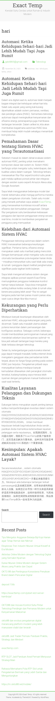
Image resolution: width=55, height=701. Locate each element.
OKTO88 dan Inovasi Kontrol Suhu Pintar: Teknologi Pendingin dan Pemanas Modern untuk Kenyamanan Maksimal (26, 608)
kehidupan (44, 69)
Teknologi (41, 61)
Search (5, 510)
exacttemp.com (10, 648)
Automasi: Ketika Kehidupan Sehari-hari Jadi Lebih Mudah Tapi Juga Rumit (27, 48)
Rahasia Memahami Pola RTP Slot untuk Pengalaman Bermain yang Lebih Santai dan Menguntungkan (24, 672)
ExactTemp (45, 202)
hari (37, 69)
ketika (4, 72)
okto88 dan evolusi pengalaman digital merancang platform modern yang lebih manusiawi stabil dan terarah (22, 624)
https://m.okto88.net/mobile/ (16, 684)
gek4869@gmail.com (16, 61)
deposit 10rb (8, 584)
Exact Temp (27, 5)
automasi (31, 69)
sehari (9, 72)
